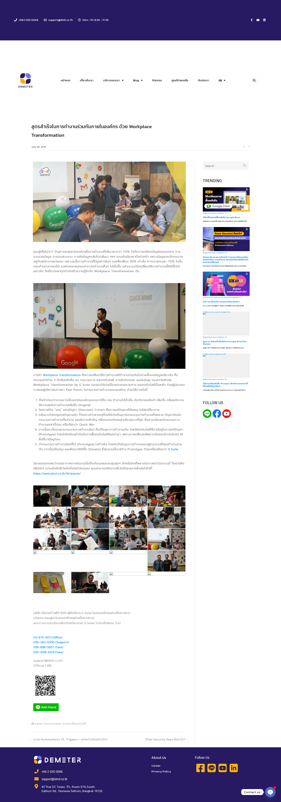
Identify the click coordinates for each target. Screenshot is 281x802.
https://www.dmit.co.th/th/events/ (57, 473)
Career (156, 765)
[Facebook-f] (251, 20)
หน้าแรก (65, 80)
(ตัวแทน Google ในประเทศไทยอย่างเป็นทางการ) (63, 618)
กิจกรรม (157, 80)
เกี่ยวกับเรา (86, 80)
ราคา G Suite (85, 623)
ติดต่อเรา (203, 80)
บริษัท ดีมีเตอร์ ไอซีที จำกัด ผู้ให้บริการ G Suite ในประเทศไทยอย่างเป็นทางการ (81, 613)
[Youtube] (258, 20)
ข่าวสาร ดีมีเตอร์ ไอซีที (74, 723)
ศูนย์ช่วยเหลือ (179, 80)
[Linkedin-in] (234, 768)
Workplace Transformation (62, 375)
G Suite (173, 449)
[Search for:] (226, 166)
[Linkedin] (264, 20)
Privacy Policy (161, 771)
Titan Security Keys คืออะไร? (165, 739)
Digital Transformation (48, 723)
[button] (254, 80)
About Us (158, 757)
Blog (136, 80)
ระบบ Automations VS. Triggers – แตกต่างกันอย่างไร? (70, 739)
